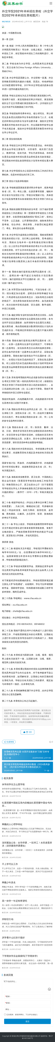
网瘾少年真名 (9, 882)
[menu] (51, 3)
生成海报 (10, 742)
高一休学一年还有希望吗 (14, 901)
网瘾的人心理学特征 (12, 824)
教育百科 (36, 21)
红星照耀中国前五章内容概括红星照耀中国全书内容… (27, 804)
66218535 (6, 21)
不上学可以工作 (10, 864)
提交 (27, 1021)
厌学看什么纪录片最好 (13, 937)
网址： (8, 1009)
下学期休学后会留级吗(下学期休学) (20, 956)
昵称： (8, 996)
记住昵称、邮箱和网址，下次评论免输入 (22, 1014)
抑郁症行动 (7, 919)
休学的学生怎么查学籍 (13, 784)
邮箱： (8, 1003)
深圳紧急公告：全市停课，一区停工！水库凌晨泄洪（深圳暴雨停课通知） (27, 844)
